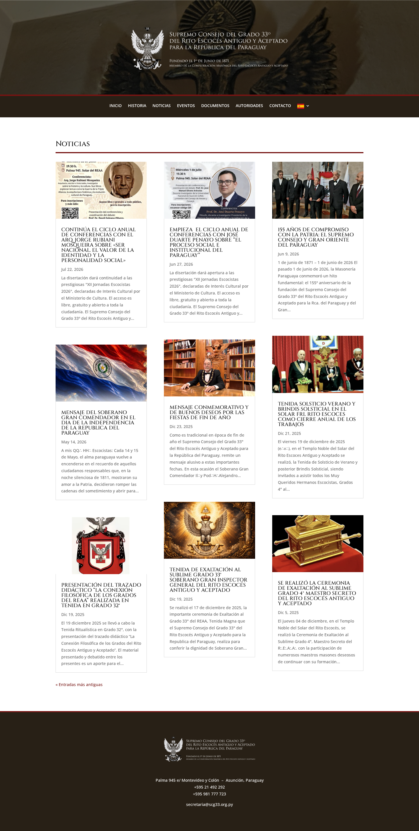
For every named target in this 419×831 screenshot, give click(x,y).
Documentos (215, 106)
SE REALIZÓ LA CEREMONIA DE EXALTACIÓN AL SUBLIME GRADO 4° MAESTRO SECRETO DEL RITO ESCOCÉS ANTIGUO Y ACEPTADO (317, 593)
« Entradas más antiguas (79, 684)
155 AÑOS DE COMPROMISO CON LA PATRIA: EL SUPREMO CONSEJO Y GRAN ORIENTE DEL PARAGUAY (316, 237)
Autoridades (249, 106)
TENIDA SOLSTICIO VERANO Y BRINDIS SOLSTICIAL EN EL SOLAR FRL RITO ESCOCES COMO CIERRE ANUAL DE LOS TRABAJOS (317, 414)
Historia (137, 106)
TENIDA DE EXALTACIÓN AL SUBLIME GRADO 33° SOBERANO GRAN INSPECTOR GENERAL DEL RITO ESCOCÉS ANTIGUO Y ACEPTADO (208, 580)
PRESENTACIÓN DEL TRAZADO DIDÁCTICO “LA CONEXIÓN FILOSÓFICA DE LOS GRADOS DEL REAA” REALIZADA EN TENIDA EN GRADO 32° (101, 595)
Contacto (280, 106)
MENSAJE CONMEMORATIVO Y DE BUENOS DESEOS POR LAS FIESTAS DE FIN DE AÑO (209, 412)
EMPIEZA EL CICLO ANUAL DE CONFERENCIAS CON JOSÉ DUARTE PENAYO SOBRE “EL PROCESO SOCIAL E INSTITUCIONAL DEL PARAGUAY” (209, 242)
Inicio (115, 106)
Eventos (186, 106)
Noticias (161, 106)
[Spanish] (303, 108)
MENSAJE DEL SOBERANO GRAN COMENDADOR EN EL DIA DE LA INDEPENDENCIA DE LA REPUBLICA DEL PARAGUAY (98, 423)
